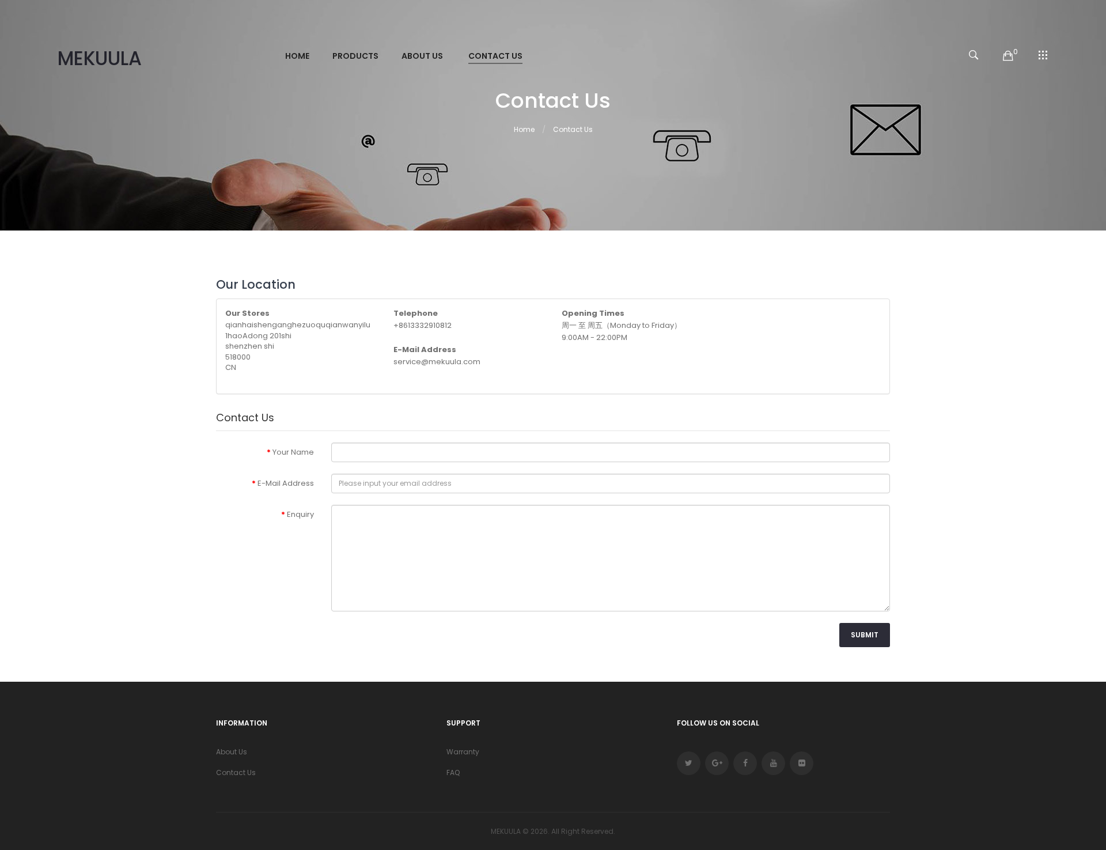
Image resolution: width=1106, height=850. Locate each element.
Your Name (293, 452)
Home (524, 129)
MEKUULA (100, 59)
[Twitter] (688, 763)
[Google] (717, 763)
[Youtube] (773, 763)
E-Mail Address (285, 483)
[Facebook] (745, 763)
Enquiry (300, 514)
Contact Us (573, 129)
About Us (231, 752)
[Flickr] (801, 763)
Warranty (462, 752)
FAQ (453, 772)
